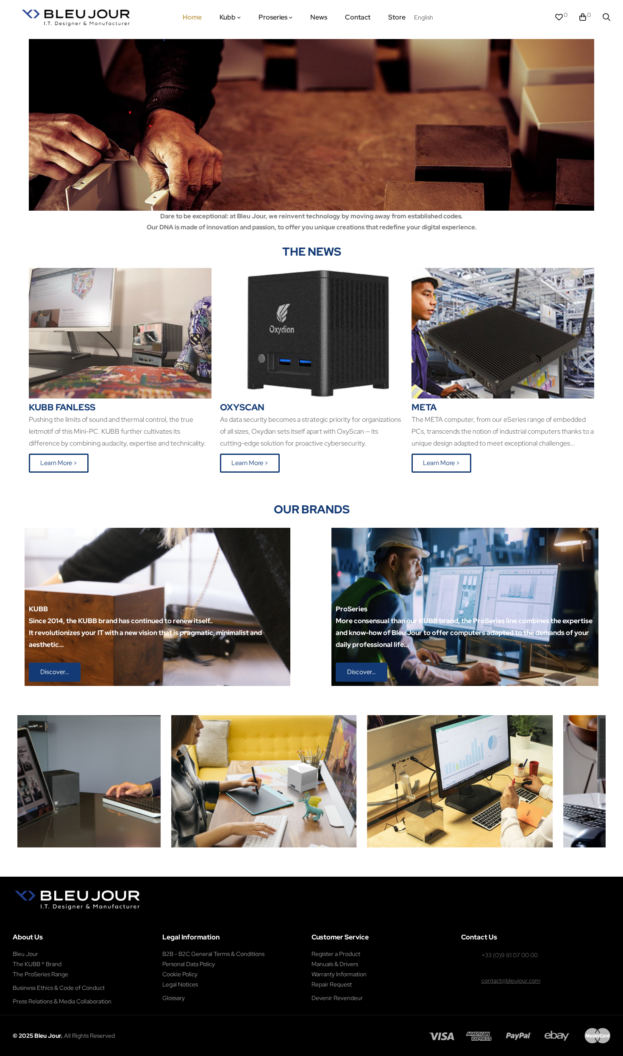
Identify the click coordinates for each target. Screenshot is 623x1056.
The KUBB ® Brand (37, 964)
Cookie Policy (179, 974)
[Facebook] (46, 923)
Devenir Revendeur (337, 998)
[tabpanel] (192, 781)
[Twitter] (82, 923)
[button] (59, 463)
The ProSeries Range (40, 974)
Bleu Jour (25, 954)
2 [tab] (316, 854)
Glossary (173, 998)
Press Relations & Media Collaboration (62, 1001)
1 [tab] (307, 854)
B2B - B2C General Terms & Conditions (213, 954)
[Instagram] (64, 923)
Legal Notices (180, 984)
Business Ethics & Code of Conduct (59, 988)
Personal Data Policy (188, 964)
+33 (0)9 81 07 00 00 (509, 955)
